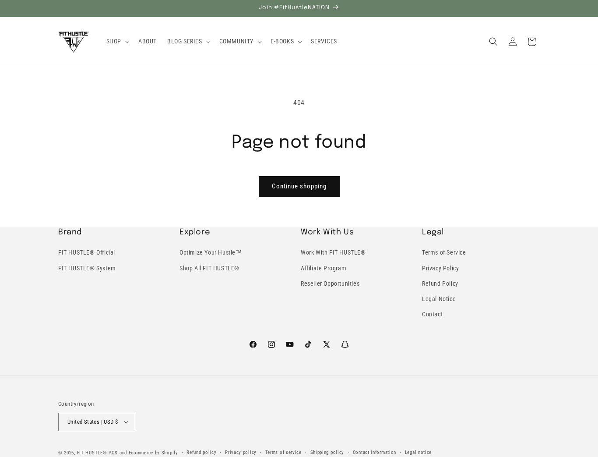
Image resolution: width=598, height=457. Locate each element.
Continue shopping (299, 186)
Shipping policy (327, 452)
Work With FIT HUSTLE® (333, 252)
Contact (432, 314)
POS (113, 453)
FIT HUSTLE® (92, 453)
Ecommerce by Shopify (153, 453)
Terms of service (283, 452)
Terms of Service (444, 252)
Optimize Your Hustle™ (210, 252)
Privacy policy (241, 452)
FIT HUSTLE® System (87, 267)
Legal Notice (439, 298)
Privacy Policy (440, 267)
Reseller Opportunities (330, 283)
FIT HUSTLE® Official (86, 252)
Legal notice (418, 452)
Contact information (374, 452)
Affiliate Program (323, 267)
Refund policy (201, 452)
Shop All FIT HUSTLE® (209, 267)
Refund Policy (440, 283)
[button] (117, 41)
